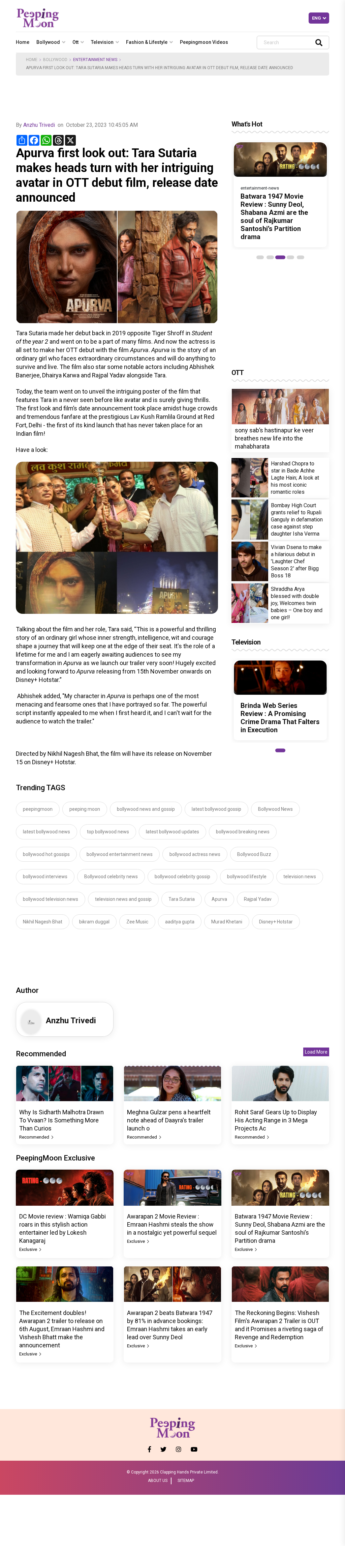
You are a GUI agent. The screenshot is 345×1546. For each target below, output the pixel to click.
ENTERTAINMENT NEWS (95, 59)
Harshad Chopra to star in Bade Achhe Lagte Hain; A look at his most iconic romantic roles (295, 477)
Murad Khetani (226, 921)
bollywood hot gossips (46, 854)
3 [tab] (280, 257)
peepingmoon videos (204, 42)
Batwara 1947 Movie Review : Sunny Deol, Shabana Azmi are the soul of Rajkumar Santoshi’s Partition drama (274, 216)
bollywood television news (50, 899)
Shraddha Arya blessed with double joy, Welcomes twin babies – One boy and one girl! (296, 603)
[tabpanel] (280, 194)
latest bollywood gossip (216, 809)
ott (75, 42)
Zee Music (137, 921)
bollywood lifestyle (246, 876)
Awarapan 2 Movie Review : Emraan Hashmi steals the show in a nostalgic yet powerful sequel (172, 1224)
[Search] (318, 42)
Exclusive (28, 1249)
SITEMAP (186, 1480)
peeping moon (84, 809)
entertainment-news (260, 188)
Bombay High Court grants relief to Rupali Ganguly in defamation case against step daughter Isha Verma (297, 519)
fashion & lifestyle (146, 42)
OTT (237, 373)
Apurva (219, 899)
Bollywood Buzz (254, 854)
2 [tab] (270, 257)
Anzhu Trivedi (39, 125)
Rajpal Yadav (258, 899)
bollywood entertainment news (120, 854)
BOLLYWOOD (55, 59)
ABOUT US (157, 1480)
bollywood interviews (45, 876)
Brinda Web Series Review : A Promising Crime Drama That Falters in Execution (280, 718)
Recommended (34, 1137)
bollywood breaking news (243, 831)
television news (299, 876)
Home (22, 42)
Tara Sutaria (181, 899)
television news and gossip (123, 899)
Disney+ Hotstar (276, 921)
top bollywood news (108, 831)
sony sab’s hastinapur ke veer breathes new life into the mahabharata (274, 438)
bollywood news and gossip (146, 809)
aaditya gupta (179, 921)
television (102, 42)
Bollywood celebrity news (111, 876)
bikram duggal (94, 921)
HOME (31, 59)
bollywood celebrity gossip (182, 876)
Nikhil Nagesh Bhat (42, 921)
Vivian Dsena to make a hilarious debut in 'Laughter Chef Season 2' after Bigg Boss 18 (296, 561)
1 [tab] (260, 257)
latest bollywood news (46, 831)
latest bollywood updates (172, 831)
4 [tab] (290, 257)
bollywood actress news (194, 854)
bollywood (48, 42)
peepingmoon (38, 809)
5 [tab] (300, 257)
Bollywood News (275, 809)
